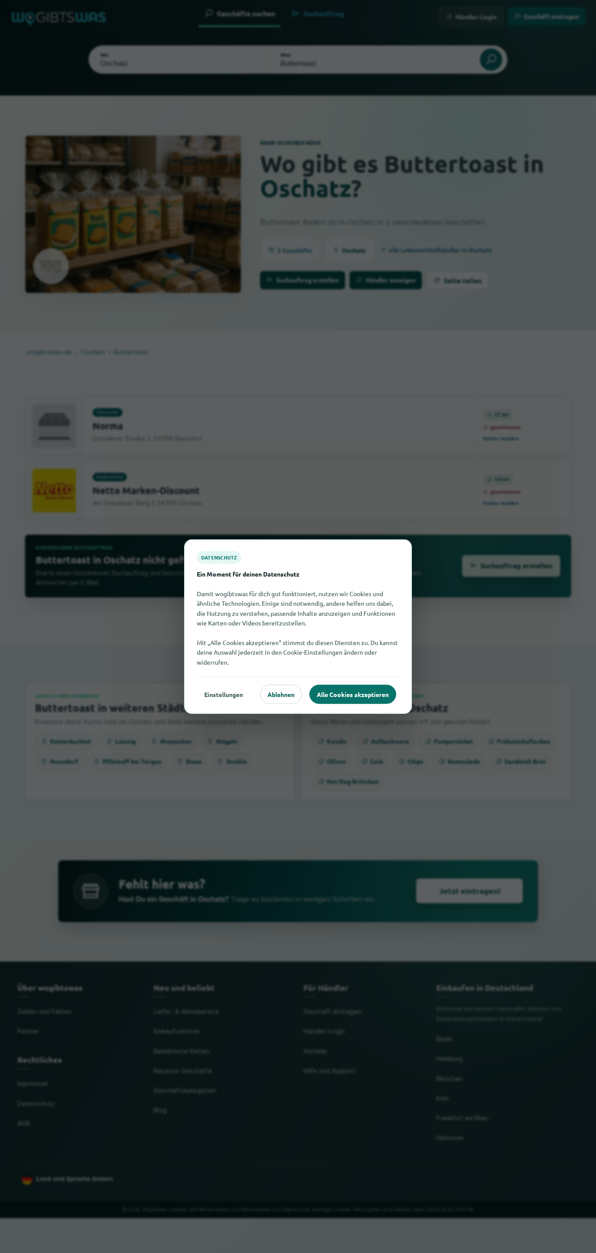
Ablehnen (281, 694)
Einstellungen (223, 694)
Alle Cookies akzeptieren (353, 694)
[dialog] (298, 626)
